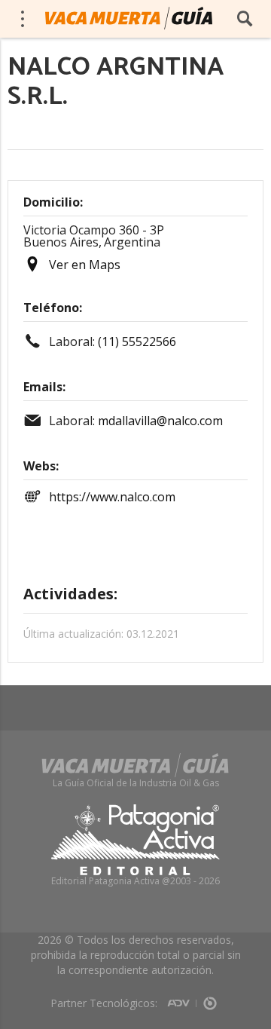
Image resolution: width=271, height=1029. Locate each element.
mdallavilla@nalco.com (160, 421)
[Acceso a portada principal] (128, 18)
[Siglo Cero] (210, 998)
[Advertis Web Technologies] (181, 998)
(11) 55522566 (137, 341)
